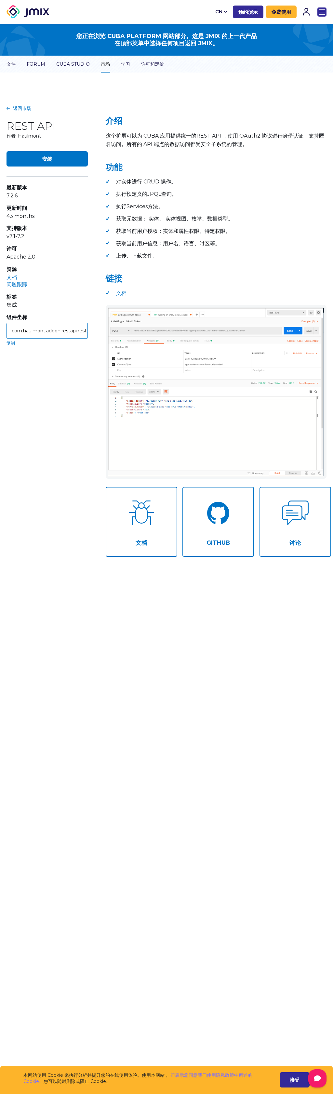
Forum (36, 64)
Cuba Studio (73, 64)
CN (218, 11)
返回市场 (22, 108)
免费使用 (281, 12)
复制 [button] (11, 343)
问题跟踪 (17, 284)
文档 (12, 277)
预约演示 (248, 12)
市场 (105, 64)
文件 (11, 64)
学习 (125, 64)
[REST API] (216, 392)
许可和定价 (152, 64)
